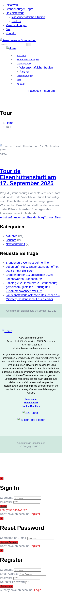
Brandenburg (19, 217)
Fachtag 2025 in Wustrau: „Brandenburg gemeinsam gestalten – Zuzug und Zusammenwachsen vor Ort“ (31, 287)
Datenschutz (31, 402)
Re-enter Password (12, 581)
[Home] (11, 48)
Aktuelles (11, 236)
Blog (8, 29)
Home (9, 122)
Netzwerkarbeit (15, 244)
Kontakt (11, 33)
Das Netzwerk (15, 13)
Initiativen (12, 5)
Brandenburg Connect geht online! (28, 262)
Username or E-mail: (13, 537)
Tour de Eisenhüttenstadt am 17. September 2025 (28, 177)
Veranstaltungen (16, 25)
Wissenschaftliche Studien (28, 17)
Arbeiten (5, 217)
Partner (16, 21)
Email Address (9, 573)
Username (6, 497)
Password (6, 501)
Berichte (11, 240)
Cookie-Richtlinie (31, 406)
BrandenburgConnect (41, 217)
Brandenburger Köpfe (19, 9)
